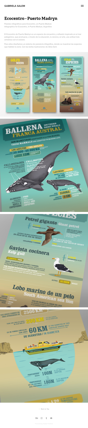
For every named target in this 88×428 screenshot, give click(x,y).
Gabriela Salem (14, 6)
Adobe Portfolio (48, 424)
